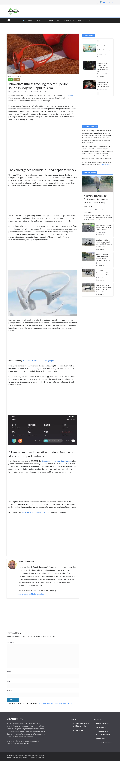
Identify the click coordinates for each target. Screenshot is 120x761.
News (16, 20)
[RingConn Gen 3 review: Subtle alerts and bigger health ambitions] (88, 230)
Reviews (40, 20)
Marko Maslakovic (26, 92)
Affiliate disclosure (102, 723)
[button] (19, 20)
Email (8, 681)
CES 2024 (35, 92)
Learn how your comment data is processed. (55, 703)
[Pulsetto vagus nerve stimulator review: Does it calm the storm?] (88, 289)
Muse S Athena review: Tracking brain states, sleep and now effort (103, 273)
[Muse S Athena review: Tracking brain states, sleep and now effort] (88, 275)
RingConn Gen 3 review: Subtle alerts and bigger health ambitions (103, 227)
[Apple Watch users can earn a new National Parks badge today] (89, 48)
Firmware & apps (54, 20)
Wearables (16, 79)
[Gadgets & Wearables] (8, 20)
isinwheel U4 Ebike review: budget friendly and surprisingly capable (104, 242)
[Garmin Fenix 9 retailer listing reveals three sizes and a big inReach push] (89, 65)
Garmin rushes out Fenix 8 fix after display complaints (103, 84)
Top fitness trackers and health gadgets (38, 360)
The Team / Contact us (104, 743)
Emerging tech (68, 20)
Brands (79, 20)
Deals (89, 20)
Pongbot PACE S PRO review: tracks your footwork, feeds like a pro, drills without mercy (103, 257)
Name (9, 672)
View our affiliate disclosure (24, 737)
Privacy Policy (101, 727)
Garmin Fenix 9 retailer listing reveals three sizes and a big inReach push (103, 67)
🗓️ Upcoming (27, 20)
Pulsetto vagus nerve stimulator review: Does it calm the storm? (103, 287)
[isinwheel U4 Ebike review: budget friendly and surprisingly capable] (88, 244)
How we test (100, 739)
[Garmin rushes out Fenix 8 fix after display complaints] (89, 84)
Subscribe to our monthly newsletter (35, 512)
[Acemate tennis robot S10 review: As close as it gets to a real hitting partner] (97, 184)
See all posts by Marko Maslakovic (31, 594)
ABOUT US (97, 720)
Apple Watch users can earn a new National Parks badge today (104, 49)
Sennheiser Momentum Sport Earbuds (57, 461)
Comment (11, 642)
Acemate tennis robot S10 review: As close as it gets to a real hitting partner (97, 200)
